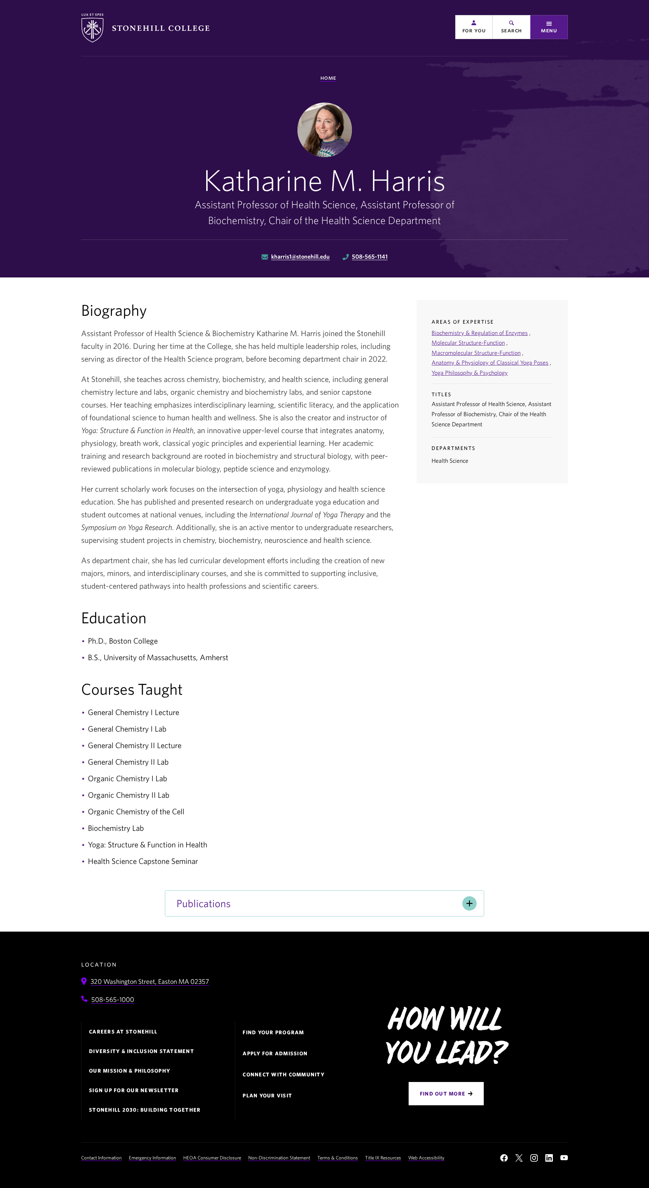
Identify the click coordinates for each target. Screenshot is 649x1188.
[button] (474, 27)
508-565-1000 (112, 999)
